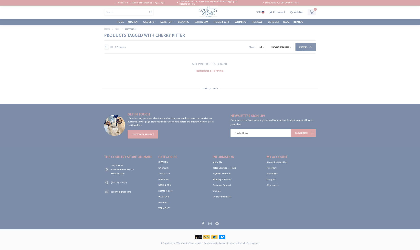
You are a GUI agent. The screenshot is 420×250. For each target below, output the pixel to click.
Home (120, 21)
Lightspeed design (235, 243)
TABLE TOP (166, 21)
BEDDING (183, 21)
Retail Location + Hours (224, 168)
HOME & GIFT (221, 21)
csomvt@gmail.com (121, 191)
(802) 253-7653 (119, 182)
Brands (298, 21)
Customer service (143, 134)
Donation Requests (221, 196)
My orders (272, 168)
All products (273, 185)
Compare (271, 179)
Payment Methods (221, 173)
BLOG (286, 21)
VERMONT (273, 21)
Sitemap (216, 191)
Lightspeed (220, 243)
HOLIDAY (257, 21)
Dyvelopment (253, 243)
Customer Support (221, 185)
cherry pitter (130, 29)
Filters (303, 47)
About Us (217, 162)
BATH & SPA (201, 21)
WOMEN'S (240, 21)
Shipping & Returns (221, 179)
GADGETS (148, 21)
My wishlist (272, 173)
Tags (117, 29)
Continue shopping (210, 71)
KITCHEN (132, 21)
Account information (277, 162)
